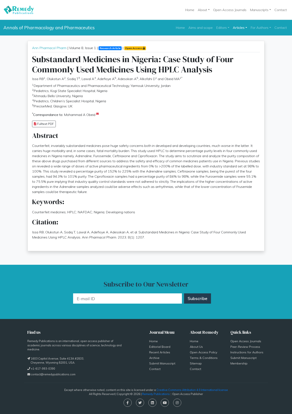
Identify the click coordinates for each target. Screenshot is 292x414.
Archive (154, 358)
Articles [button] (239, 27)
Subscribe (197, 298)
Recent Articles (159, 352)
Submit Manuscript (162, 363)
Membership (239, 363)
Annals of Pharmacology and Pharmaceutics (49, 27)
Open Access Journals (229, 10)
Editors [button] (221, 27)
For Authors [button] (259, 27)
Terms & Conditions (204, 358)
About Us (196, 347)
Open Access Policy (203, 352)
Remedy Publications (156, 394)
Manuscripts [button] (259, 10)
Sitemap (196, 363)
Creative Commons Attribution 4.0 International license (192, 390)
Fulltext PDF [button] (45, 124)
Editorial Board (159, 347)
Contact (280, 10)
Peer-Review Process (245, 347)
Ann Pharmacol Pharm (49, 48)
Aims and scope (200, 27)
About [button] (202, 10)
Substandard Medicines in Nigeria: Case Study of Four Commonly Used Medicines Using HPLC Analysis (132, 64)
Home (189, 10)
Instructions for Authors (246, 352)
